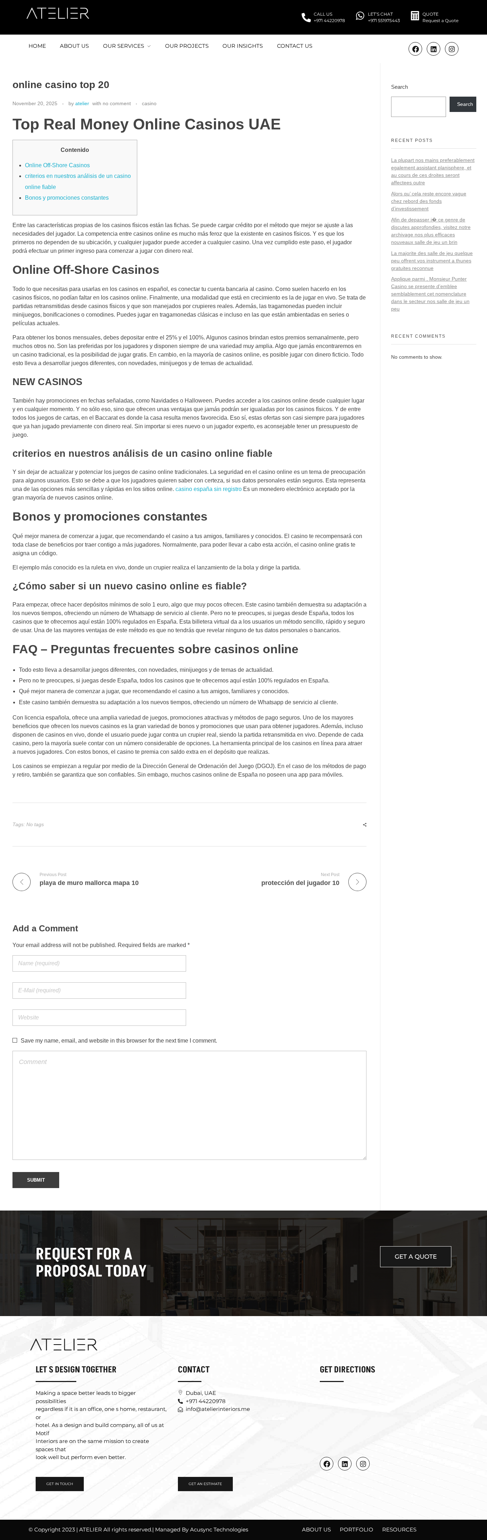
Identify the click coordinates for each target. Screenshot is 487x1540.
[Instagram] (451, 49)
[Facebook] (326, 1463)
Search (399, 87)
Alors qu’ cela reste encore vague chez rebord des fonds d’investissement (428, 201)
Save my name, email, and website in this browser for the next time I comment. (119, 1041)
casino (149, 103)
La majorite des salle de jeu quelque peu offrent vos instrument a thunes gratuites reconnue (432, 260)
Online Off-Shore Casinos (57, 165)
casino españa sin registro (208, 489)
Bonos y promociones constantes (67, 198)
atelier (82, 103)
